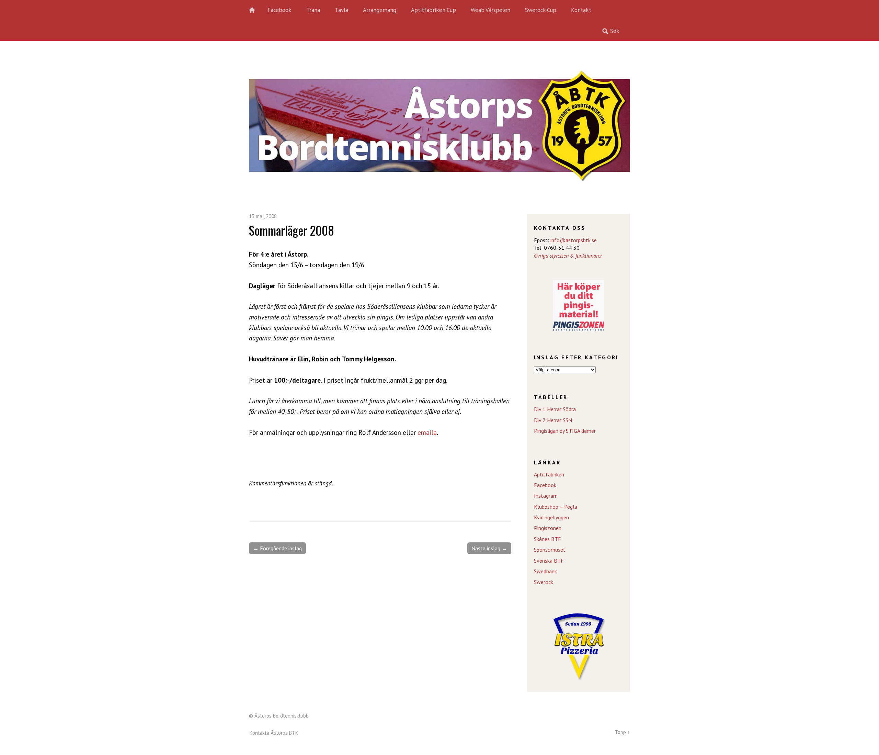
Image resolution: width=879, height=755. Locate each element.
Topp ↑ (622, 732)
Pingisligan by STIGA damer (565, 430)
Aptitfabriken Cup (433, 10)
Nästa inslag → (489, 548)
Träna (313, 10)
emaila (427, 432)
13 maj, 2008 (263, 216)
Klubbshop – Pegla (555, 506)
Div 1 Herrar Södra (555, 409)
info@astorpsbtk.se (573, 240)
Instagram (546, 495)
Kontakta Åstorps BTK (274, 733)
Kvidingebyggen (551, 517)
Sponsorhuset (550, 549)
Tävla (341, 10)
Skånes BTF (547, 539)
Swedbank (545, 571)
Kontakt (581, 10)
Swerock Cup (540, 10)
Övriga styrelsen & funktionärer (568, 255)
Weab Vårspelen (490, 10)
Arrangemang (379, 10)
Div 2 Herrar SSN (553, 420)
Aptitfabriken (549, 474)
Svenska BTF (549, 560)
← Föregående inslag (277, 548)
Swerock (543, 581)
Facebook (279, 10)
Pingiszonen (547, 528)
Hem (256, 10)
